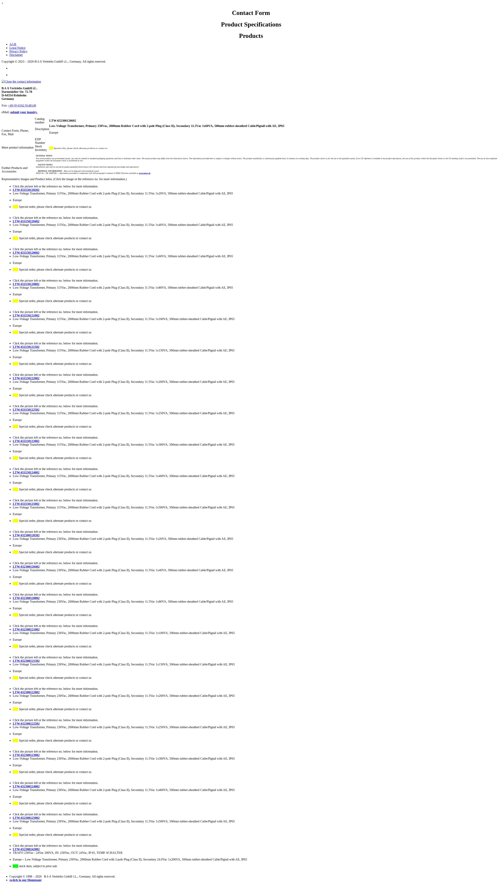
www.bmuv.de (144, 173)
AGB (12, 44)
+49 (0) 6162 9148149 (22, 105)
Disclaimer (16, 55)
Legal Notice (17, 47)
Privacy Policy (18, 51)
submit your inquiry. (23, 112)
